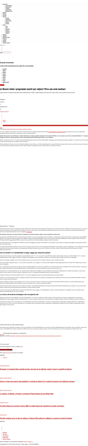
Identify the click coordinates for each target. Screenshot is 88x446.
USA (7, 26)
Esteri (4, 25)
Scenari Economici (4, 111)
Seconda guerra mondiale (46, 336)
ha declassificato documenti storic (56, 131)
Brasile (7, 30)
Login (21, 346)
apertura (11, 336)
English (4, 41)
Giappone (8, 31)
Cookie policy (5, 437)
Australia (8, 29)
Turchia (7, 33)
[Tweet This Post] (45, 115)
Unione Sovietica (56, 336)
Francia (7, 18)
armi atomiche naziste (18, 336)
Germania (8, 19)
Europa (4, 16)
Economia (5, 4)
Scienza (5, 38)
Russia (7, 22)
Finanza (7, 8)
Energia (4, 12)
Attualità (5, 36)
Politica (4, 15)
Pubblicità (5, 432)
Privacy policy (5, 436)
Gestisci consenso (6, 439)
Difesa (4, 13)
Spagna (7, 23)
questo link (29, 231)
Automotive (8, 7)
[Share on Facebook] (45, 114)
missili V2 (34, 336)
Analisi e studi (6, 37)
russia (38, 336)
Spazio (4, 34)
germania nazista (28, 336)
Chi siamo (5, 434)
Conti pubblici (9, 5)
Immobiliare (8, 9)
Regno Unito (8, 20)
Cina (7, 27)
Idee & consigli (6, 42)
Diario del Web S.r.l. (28, 441)
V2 (60, 336)
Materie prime (9, 11)
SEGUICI (2, 334)
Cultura (4, 40)
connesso (8, 352)
